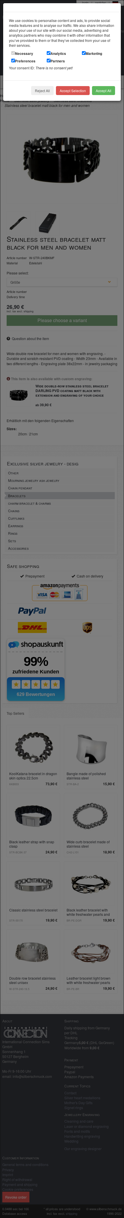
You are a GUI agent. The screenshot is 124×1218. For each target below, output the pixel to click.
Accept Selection (73, 90)
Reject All (42, 90)
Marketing (94, 53)
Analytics (58, 53)
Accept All (103, 90)
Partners (57, 61)
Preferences (25, 61)
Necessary (24, 53)
